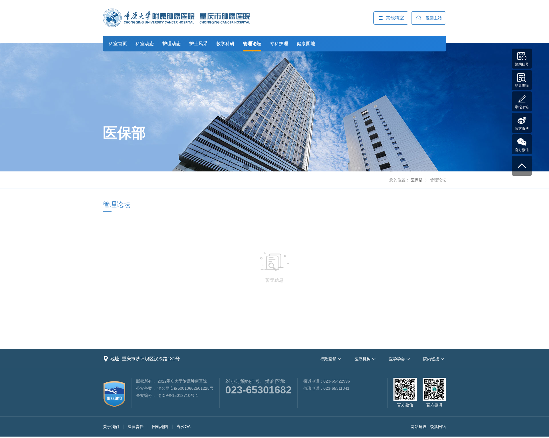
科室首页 (118, 43)
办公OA (183, 426)
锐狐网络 (438, 426)
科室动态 (145, 43)
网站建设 (419, 426)
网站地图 (160, 426)
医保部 (417, 180)
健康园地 (306, 43)
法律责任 (136, 426)
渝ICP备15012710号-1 (178, 395)
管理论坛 (252, 43)
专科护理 (279, 43)
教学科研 (225, 43)
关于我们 (111, 426)
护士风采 (198, 43)
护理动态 (171, 43)
